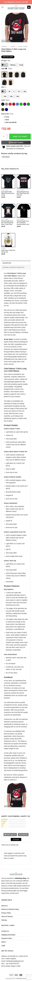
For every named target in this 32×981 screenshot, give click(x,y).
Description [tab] (7, 263)
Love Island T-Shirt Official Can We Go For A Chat (7, 193)
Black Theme (22, 46)
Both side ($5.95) (11, 122)
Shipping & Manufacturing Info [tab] (13, 267)
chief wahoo (5, 156)
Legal (3, 945)
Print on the (5, 114)
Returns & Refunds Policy (10, 909)
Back (7, 119)
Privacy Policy (6, 913)
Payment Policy (6, 938)
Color (3, 100)
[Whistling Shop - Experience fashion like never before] (16, 7)
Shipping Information (8, 935)
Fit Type (4, 60)
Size (3, 87)
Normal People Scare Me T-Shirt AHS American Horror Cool (23, 222)
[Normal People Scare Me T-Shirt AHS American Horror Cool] (24, 211)
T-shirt (12, 46)
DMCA (3, 942)
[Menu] (2, 7)
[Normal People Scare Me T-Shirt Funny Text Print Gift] (24, 181)
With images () (11, 834)
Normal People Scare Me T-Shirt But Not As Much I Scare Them (7, 222)
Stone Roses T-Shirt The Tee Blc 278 (8, 251)
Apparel (4, 46)
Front (7, 117)
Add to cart (20, 136)
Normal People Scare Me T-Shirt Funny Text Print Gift (23, 193)
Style (3, 68)
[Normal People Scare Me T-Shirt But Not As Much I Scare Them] (8, 211)
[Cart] (29, 7)
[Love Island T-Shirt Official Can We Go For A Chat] (8, 181)
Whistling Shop (20, 878)
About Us (4, 906)
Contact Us (5, 931)
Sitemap (4, 920)
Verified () (24, 834)
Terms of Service (7, 916)
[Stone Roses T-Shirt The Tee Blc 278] (8, 240)
